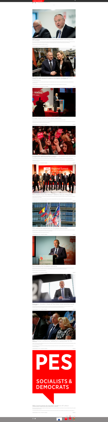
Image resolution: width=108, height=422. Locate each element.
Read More (74, 46)
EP (41, 309)
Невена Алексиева (35, 46)
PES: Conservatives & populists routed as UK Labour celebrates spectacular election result (50, 406)
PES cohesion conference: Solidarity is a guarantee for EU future (52, 341)
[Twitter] (35, 418)
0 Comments (46, 46)
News (42, 46)
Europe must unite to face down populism (46, 118)
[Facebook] (33, 418)
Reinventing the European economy (44, 266)
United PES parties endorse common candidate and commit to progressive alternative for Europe (54, 156)
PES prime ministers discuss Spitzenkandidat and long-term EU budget (52, 40)
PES (43, 46)
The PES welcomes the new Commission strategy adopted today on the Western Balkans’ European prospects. (52, 78)
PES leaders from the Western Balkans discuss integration (52, 195)
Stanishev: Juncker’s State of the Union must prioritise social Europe (53, 304)
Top (44, 46)
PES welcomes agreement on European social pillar (50, 228)
